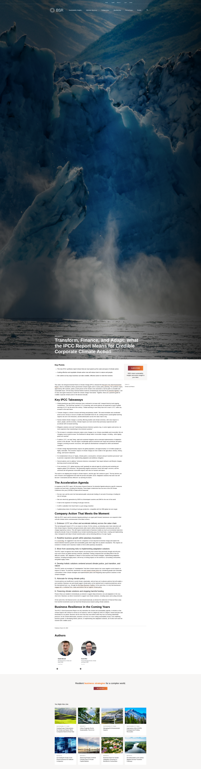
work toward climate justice (91, 570)
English (113, 2)
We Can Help (100, 688)
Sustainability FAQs (63, 726)
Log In (125, 2)
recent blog (60, 541)
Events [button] (139, 10)
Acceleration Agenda (113, 390)
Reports (82, 726)
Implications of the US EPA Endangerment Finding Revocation (134, 730)
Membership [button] (117, 10)
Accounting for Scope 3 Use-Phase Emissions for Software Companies (65, 759)
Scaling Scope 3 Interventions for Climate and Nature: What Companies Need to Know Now (65, 730)
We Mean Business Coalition (86, 585)
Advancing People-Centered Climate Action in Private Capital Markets (88, 759)
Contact (130, 2)
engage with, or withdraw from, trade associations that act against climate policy (78, 587)
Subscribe (135, 368)
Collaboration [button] (105, 10)
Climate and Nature (129, 386)
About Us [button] (119, 2)
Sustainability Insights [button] (75, 10)
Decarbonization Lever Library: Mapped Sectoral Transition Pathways (135, 759)
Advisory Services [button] (91, 10)
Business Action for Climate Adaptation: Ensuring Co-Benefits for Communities (111, 759)
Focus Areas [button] (129, 10)
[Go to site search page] (146, 10)
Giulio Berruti (62, 658)
